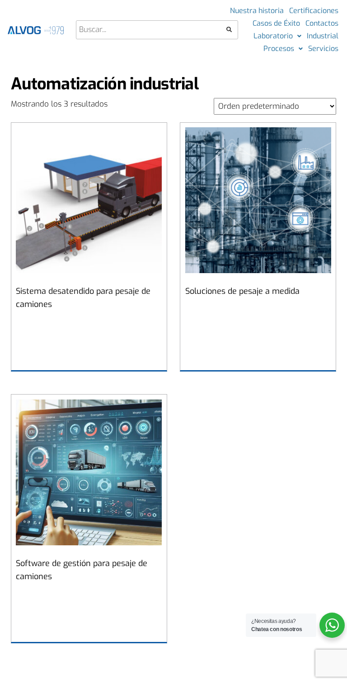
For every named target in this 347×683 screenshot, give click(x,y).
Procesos (278, 48)
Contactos (321, 23)
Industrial (322, 36)
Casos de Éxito (276, 23)
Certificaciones (313, 10)
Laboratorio (273, 36)
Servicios (323, 48)
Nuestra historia (257, 10)
